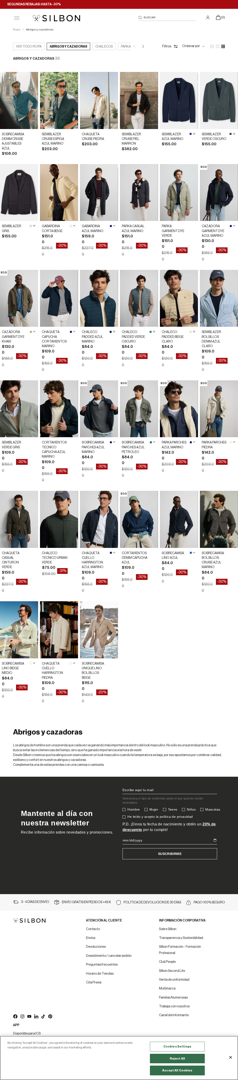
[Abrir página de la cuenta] (208, 18)
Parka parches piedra (214, 445)
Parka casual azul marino (133, 229)
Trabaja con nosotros (174, 1006)
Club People (167, 962)
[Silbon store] (56, 18)
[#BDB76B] (31, 332)
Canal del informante (174, 1015)
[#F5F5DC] (71, 226)
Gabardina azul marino (92, 229)
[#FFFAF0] (71, 663)
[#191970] (111, 226)
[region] (119, 1058)
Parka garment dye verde (173, 231)
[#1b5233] (230, 134)
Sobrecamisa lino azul (173, 555)
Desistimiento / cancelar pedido (109, 955)
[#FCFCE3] (31, 663)
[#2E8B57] (150, 332)
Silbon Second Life (172, 971)
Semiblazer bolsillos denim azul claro (211, 339)
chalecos (104, 46)
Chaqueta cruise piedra (93, 137)
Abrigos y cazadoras (39, 29)
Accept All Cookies (177, 1070)
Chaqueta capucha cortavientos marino (54, 339)
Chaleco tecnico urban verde (54, 558)
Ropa (16, 29)
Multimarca (167, 988)
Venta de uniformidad (174, 979)
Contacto (93, 929)
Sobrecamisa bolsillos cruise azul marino (213, 560)
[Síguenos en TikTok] (43, 1016)
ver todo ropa (29, 46)
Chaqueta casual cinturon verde (11, 560)
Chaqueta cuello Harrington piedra (52, 670)
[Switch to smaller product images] (217, 46)
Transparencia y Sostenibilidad (181, 938)
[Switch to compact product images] (223, 46)
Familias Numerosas (173, 997)
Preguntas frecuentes (102, 964)
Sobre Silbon (167, 929)
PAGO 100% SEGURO (209, 902)
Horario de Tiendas (100, 973)
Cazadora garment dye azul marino (213, 231)
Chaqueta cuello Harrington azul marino (92, 560)
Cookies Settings (177, 1046)
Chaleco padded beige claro (173, 336)
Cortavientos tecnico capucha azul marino (54, 449)
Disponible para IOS (27, 1033)
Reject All (177, 1058)
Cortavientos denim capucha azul (134, 558)
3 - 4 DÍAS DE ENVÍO (35, 902)
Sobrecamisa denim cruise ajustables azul (13, 141)
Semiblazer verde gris (11, 445)
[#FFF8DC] (231, 442)
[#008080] (151, 442)
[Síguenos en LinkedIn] (36, 1016)
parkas (127, 46)
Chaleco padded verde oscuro (133, 336)
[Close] (230, 1057)
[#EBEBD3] (190, 332)
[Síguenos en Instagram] (22, 1016)
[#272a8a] (190, 134)
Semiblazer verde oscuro (214, 137)
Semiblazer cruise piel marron (131, 139)
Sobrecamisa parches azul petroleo (133, 447)
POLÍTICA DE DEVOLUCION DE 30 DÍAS (152, 902)
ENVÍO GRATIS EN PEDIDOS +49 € (86, 902)
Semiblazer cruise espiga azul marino (53, 139)
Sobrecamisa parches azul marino (93, 447)
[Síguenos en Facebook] (15, 1016)
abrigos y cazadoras (68, 46)
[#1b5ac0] (191, 553)
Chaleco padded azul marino (92, 336)
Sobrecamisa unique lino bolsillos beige (93, 670)
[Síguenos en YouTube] (29, 1016)
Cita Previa (93, 982)
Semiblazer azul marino (172, 137)
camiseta (97, 764)
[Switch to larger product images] (212, 46)
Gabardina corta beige (52, 229)
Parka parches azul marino (174, 445)
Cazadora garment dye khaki (13, 336)
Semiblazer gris (11, 229)
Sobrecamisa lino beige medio (13, 668)
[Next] (143, 46)
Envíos (90, 938)
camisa (82, 764)
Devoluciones (96, 946)
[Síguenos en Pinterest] (50, 1016)
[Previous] (135, 46)
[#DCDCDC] (31, 226)
